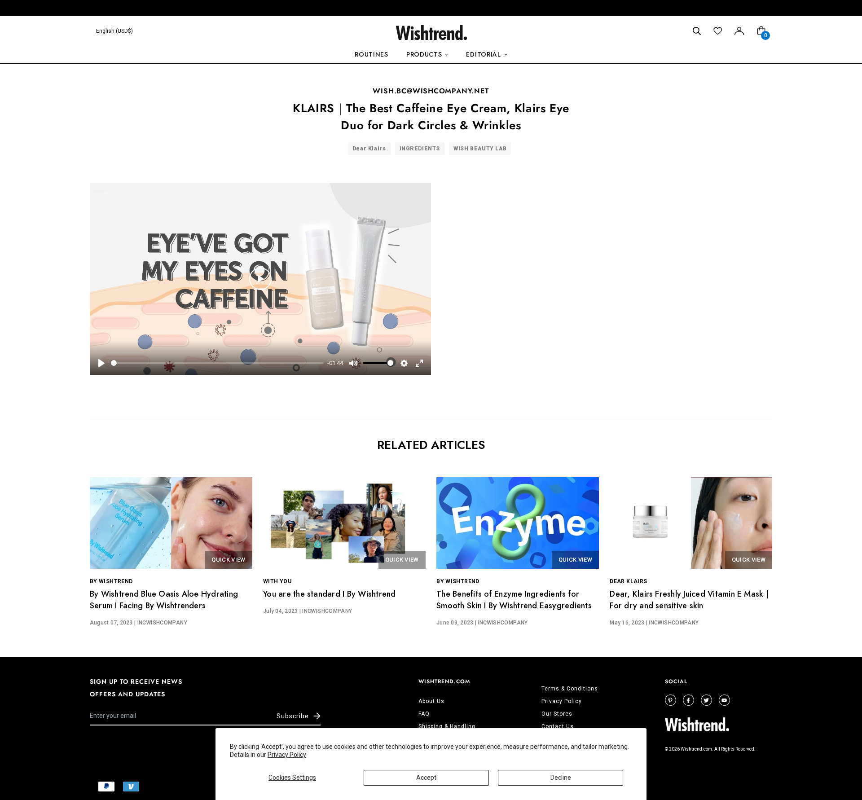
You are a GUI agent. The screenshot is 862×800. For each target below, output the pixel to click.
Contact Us (557, 726)
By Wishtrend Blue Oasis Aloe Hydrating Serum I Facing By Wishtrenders (164, 599)
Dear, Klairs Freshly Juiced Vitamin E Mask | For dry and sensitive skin (689, 599)
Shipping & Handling (446, 726)
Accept (426, 777)
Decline (560, 777)
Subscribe (293, 716)
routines (371, 54)
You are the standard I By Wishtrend (329, 594)
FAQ (424, 714)
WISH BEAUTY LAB (479, 148)
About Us (431, 701)
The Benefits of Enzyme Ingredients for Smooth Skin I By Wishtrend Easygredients (514, 599)
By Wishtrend (111, 581)
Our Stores (556, 714)
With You (277, 581)
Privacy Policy (287, 754)
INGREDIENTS (420, 148)
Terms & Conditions (569, 689)
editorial (483, 54)
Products (424, 54)
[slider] (217, 363)
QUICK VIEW (228, 559)
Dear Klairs (369, 148)
